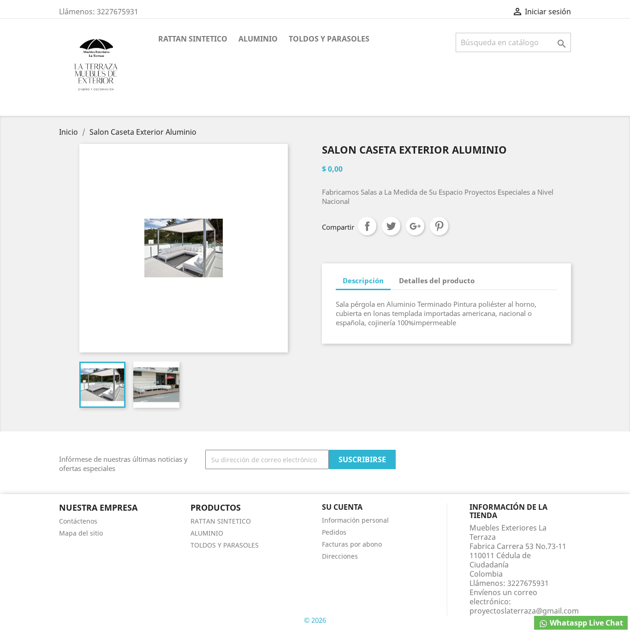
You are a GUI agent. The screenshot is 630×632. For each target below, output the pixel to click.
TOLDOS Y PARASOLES (329, 39)
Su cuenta (342, 507)
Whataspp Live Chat (585, 623)
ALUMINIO (258, 39)
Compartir (367, 226)
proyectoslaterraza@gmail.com (524, 611)
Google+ (415, 226)
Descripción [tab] (363, 280)
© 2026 (315, 620)
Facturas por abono (352, 544)
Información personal (355, 520)
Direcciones (340, 556)
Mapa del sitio (81, 533)
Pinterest (439, 226)
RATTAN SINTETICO (192, 39)
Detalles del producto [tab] (437, 280)
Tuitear (391, 226)
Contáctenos (78, 521)
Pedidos (334, 532)
